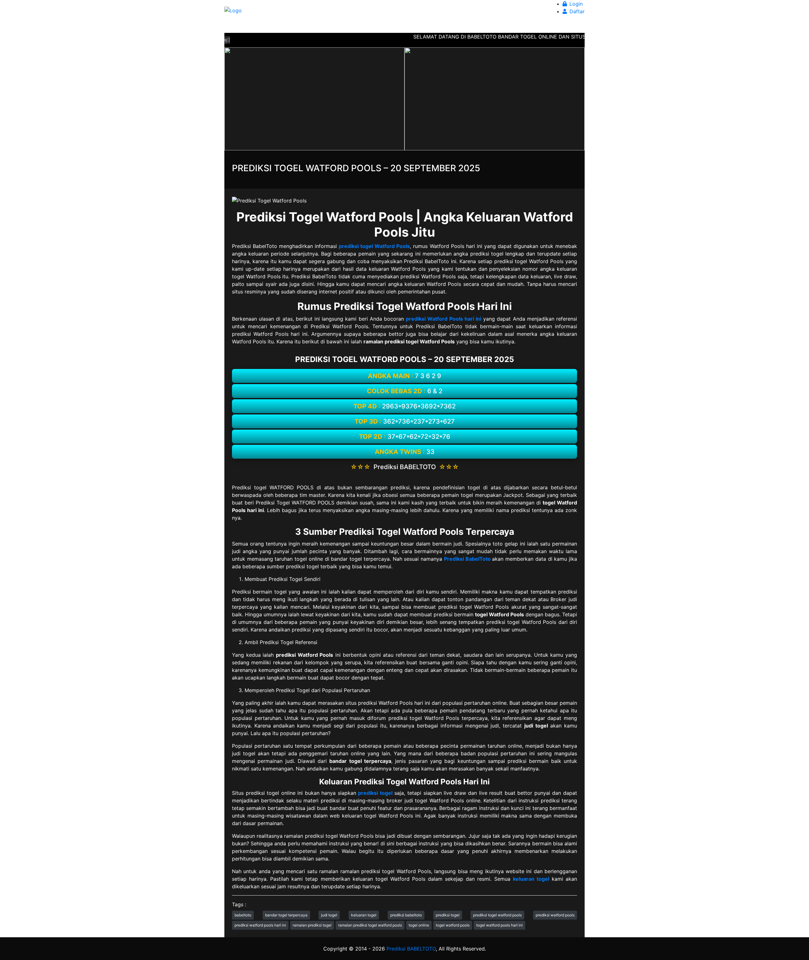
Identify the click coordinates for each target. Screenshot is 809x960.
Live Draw (394, 26)
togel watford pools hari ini (499, 925)
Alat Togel (423, 26)
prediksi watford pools (555, 915)
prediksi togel (447, 915)
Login (575, 4)
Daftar (576, 11)
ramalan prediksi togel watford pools (370, 925)
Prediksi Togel (318, 26)
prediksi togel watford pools (497, 915)
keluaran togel (363, 915)
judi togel (329, 915)
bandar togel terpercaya (286, 915)
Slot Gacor (527, 26)
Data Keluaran (360, 26)
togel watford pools (453, 925)
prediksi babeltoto (406, 915)
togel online (419, 925)
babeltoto (242, 915)
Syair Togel (458, 26)
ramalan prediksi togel (312, 925)
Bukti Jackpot (493, 26)
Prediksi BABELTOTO (411, 948)
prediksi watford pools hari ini (260, 925)
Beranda (285, 26)
